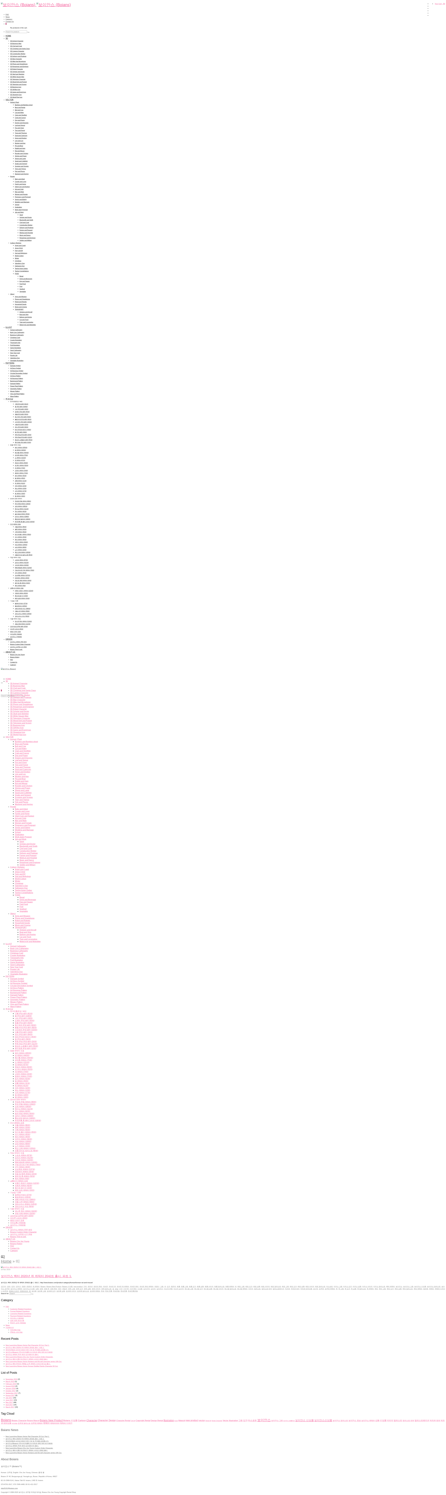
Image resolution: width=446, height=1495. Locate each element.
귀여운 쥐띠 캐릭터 (146, 1286)
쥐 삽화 (353, 1289)
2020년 (29, 1286)
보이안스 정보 (354, 1420)
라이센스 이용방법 (17, 1318)
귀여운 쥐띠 (134, 1286)
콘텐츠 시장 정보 (16, 1332)
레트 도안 (293, 1286)
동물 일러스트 (219, 1286)
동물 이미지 (209, 1286)
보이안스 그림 (408, 1286)
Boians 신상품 (67, 1286)
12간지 (3, 1286)
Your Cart (440, 4)
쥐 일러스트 (361, 1289)
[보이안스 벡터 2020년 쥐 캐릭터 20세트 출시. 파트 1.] (21, 1267)
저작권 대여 (295, 1289)
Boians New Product (53, 1286)
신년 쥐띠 (133, 1289)
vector (202, 1420)
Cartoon (82, 1420)
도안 (168, 1286)
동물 (178, 1286)
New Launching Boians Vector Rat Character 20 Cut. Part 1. (27, 1345)
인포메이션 (10, 1327)
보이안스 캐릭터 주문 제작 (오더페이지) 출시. (22, 1354)
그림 (161, 1286)
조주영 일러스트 (24, 1423)
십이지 (153, 1289)
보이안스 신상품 (420, 1286)
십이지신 (160, 1289)
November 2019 (11, 1379)
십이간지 (146, 1289)
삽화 (37, 1289)
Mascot (181, 1420)
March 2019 (10, 1381)
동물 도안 (192, 1286)
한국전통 (124, 1291)
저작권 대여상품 (306, 1289)
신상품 (140, 1289)
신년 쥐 (126, 1289)
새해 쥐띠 (53, 1289)
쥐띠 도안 (390, 1289)
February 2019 (11, 1384)
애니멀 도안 (198, 1289)
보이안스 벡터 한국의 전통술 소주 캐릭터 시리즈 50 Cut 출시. (28, 1364)
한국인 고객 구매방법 (18, 1323)
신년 (120, 1289)
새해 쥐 (46, 1289)
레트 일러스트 (320, 1286)
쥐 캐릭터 (370, 1289)
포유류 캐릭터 (95, 1291)
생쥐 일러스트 (106, 1289)
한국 (102, 1291)
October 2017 (11, 1391)
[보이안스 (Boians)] (223, 4)
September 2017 (12, 1393)
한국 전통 (108, 1291)
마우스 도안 (347, 1286)
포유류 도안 (51, 1291)
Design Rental (157, 1420)
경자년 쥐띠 (97, 1286)
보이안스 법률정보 (289, 1421)
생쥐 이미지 (96, 1289)
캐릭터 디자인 (14, 1291)
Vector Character (217, 1421)
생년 (59, 1289)
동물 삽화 (200, 1286)
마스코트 (329, 1286)
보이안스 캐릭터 (16, 1289)
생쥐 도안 (79, 1289)
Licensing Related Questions (20, 1314)
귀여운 (105, 1286)
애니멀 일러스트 (230, 1289)
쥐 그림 (341, 1289)
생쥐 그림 (71, 1289)
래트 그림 (241, 1286)
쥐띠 (376, 1289)
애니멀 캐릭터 (242, 1289)
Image (176, 1420)
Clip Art (133, 1420)
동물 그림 (184, 1286)
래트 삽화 (256, 1286)
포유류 (34, 1291)
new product (78, 1286)
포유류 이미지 (71, 1291)
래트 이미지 (265, 1286)
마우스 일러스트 (379, 1286)
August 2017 (10, 1395)
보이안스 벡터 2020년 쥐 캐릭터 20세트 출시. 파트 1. (25, 1347)
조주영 (321, 1289)
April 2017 (9, 1405)
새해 (41, 1289)
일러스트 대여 (267, 1289)
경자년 (90, 1286)
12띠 (8, 1286)
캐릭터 (431, 1289)
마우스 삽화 (357, 1286)
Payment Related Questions (20, 1316)
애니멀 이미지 (218, 1289)
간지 (85, 1286)
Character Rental (123, 1421)
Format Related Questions (20, 1311)
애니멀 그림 (189, 1289)
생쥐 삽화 (87, 1289)
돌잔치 (173, 1286)
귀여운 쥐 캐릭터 (123, 1286)
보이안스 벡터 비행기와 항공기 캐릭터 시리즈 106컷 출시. (27, 1359)
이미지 (250, 1289)
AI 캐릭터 (36, 1286)
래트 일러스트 (276, 1286)
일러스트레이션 (278, 1289)
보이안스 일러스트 (434, 1286)
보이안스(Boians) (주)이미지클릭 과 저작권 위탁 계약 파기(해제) (29, 1352)
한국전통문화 (133, 1291)
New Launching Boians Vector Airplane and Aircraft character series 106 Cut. (34, 1361)
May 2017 (9, 1402)
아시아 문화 (168, 1289)
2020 (24, 1286)
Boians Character (19, 1420)
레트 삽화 (301, 1286)
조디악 (315, 1289)
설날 (116, 1289)
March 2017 (10, 1407)
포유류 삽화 (60, 1291)
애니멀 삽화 (208, 1289)
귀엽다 (156, 1286)
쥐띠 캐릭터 (418, 1289)
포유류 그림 (41, 1291)
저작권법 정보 (15, 1330)
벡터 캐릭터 (390, 1286)
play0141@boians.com (9, 1488)
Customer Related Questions (20, 1309)
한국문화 (116, 1291)
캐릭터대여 (24, 1291)
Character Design (107, 1420)
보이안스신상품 (29, 1289)
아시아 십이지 (179, 1289)
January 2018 (11, 1388)
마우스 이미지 (367, 1286)
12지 (13, 1286)
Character (91, 1420)
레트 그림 (285, 1286)
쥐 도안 (347, 1289)
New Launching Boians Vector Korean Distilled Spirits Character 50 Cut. (32, 1366)
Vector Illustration (230, 1420)
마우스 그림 (338, 1286)
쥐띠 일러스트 (408, 1289)
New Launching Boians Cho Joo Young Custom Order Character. (29, 1357)
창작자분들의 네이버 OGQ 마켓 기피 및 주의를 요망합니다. (27, 1350)
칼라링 (425, 1289)
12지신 (18, 1286)
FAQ (7, 1307)
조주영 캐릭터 (330, 1289)
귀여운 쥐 (112, 1286)
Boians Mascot (33, 1420)
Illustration (168, 1420)
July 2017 (9, 1398)
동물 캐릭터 (229, 1286)
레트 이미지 (310, 1286)
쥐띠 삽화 (398, 1289)
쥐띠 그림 (382, 1289)
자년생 (287, 1289)
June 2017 (9, 1400)
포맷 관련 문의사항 (17, 1320)
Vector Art (208, 1420)
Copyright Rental (143, 1420)
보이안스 (399, 1286)
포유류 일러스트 (83, 1291)
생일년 (64, 1289)
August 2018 (10, 1386)
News (8, 1325)
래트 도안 (248, 1286)
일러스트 (257, 1289)
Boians (43, 1286)
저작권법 (14, 1423)
